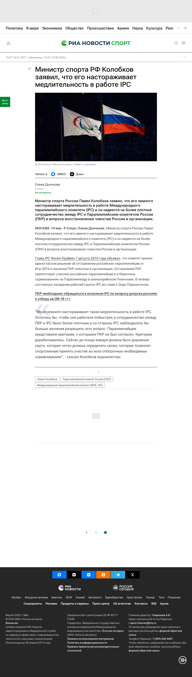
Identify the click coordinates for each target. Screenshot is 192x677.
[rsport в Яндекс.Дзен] (74, 574)
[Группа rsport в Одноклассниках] (103, 574)
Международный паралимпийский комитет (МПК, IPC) (70, 385)
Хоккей (80, 597)
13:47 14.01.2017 (16, 57)
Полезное (174, 597)
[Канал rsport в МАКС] (59, 574)
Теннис (150, 597)
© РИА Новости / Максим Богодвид (53, 164)
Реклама (51, 603)
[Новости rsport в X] (132, 574)
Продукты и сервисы (75, 603)
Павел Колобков (47, 379)
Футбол (16, 597)
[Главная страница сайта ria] (83, 43)
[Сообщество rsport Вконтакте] (89, 574)
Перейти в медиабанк (85, 164)
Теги (161, 597)
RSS (153, 603)
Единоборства (114, 597)
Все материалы (43, 192)
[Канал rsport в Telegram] (118, 574)
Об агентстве (122, 603)
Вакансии (12, 622)
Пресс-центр (101, 603)
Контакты (141, 603)
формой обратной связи (144, 650)
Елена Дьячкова (47, 184)
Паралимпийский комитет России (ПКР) (87, 379)
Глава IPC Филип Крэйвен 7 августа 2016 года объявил (77, 258)
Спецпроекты (33, 603)
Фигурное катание (36, 597)
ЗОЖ (69, 597)
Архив (164, 603)
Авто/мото (94, 597)
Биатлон (57, 597)
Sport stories (134, 597)
